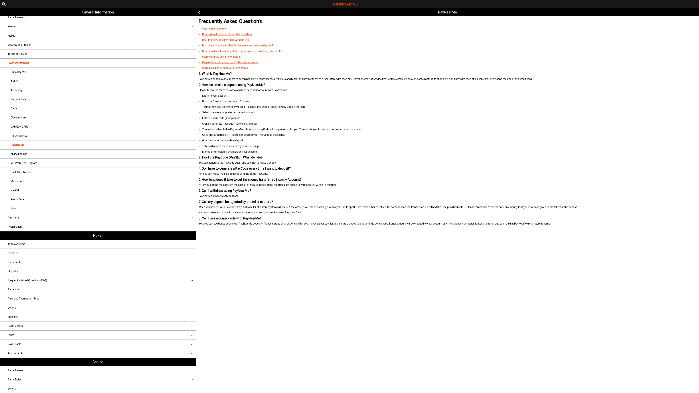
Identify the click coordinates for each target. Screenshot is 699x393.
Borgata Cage (19, 99)
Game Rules (14, 379)
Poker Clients (15, 325)
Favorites (13, 253)
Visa (13, 208)
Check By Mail (19, 72)
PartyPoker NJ (349, 4)
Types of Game (16, 244)
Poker (98, 235)
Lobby (11, 335)
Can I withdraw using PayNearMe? (221, 56)
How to (12, 26)
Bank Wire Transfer (22, 172)
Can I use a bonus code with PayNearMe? (225, 67)
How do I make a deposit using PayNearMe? (227, 34)
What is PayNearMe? (214, 28)
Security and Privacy (19, 44)
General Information (98, 12)
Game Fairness (16, 17)
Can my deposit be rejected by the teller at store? (230, 62)
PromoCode (18, 199)
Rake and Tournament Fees (23, 298)
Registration (15, 226)
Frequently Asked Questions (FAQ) (27, 280)
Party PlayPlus (19, 135)
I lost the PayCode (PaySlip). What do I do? (226, 39)
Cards (14, 108)
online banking (19, 153)
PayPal (15, 190)
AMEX (14, 81)
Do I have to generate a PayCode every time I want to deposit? (237, 45)
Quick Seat (14, 262)
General (12, 307)
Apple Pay (16, 90)
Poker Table (14, 344)
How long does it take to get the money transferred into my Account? (241, 51)
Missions (13, 316)
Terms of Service (17, 53)
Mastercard (17, 181)
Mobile (11, 35)
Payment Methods (18, 62)
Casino (97, 362)
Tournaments (15, 353)
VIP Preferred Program (24, 163)
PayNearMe (17, 144)
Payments (13, 217)
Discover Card (19, 117)
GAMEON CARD (20, 126)
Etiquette (13, 271)
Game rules (14, 289)
